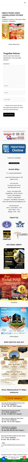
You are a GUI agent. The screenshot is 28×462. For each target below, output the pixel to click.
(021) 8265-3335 (16, 191)
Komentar (6, 64)
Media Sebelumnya (14, 44)
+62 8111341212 (18, 193)
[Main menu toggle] (25, 2)
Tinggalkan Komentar (8, 19)
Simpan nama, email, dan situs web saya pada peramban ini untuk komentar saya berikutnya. (13, 107)
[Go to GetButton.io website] (24, 460)
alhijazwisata (17, 197)
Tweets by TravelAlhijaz (14, 158)
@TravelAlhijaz (16, 195)
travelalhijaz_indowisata (17, 199)
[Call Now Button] (3, 459)
